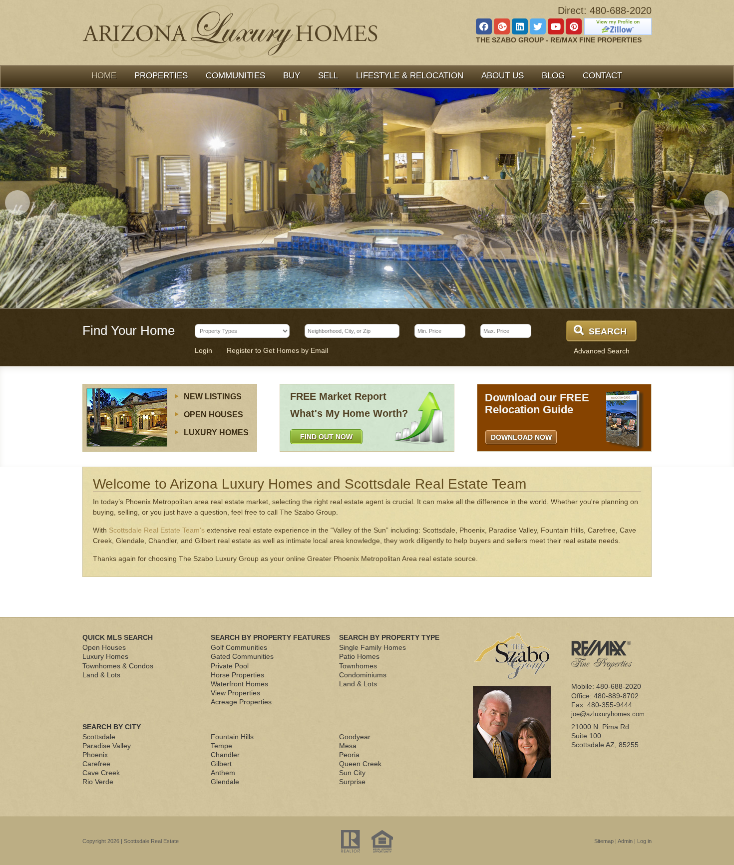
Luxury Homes (216, 432)
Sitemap (604, 841)
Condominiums (362, 675)
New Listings (213, 396)
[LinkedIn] (520, 26)
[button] (17, 202)
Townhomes (358, 666)
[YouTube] (556, 26)
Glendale (225, 782)
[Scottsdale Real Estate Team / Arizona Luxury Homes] (229, 31)
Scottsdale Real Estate (151, 841)
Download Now (521, 437)
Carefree (96, 764)
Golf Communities (239, 647)
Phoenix (95, 755)
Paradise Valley (106, 746)
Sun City (352, 773)
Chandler (225, 755)
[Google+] (502, 26)
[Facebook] (484, 26)
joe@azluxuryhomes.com (608, 714)
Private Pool (230, 666)
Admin (625, 841)
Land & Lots (101, 675)
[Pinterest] (574, 26)
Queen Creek (360, 764)
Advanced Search (602, 350)
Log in (644, 841)
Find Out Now (326, 437)
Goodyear (354, 737)
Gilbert (221, 764)
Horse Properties (237, 675)
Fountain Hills (232, 737)
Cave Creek (101, 773)
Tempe (221, 746)
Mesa (348, 746)
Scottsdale (98, 737)
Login (203, 350)
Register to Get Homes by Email (277, 350)
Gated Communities (242, 656)
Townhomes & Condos (117, 666)
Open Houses (213, 414)
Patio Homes (359, 656)
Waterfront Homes (239, 684)
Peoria (349, 755)
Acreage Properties (241, 702)
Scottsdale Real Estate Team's (157, 530)
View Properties (235, 693)
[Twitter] (538, 26)
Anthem (223, 773)
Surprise (352, 782)
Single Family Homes (372, 647)
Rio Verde (97, 782)
